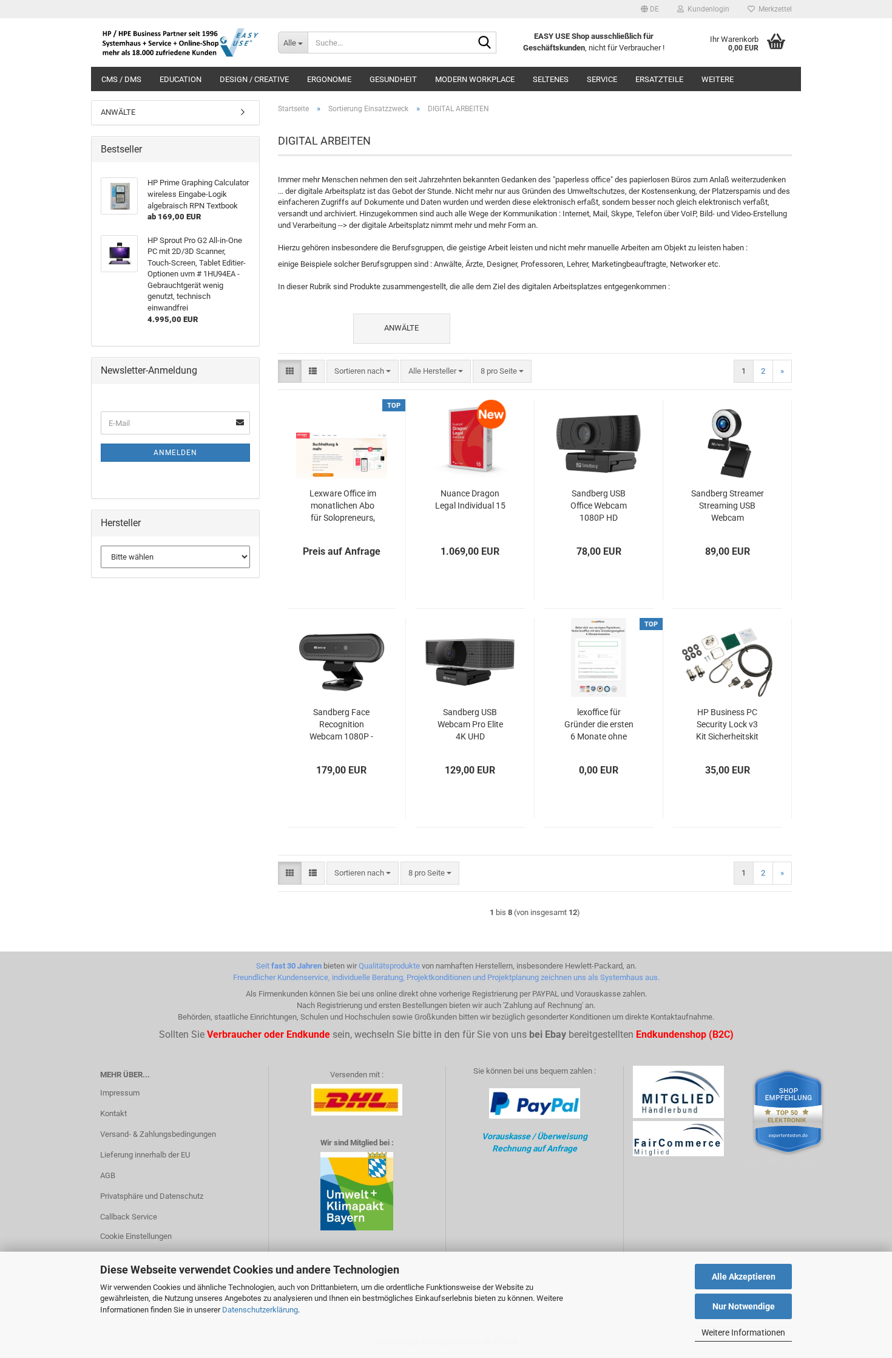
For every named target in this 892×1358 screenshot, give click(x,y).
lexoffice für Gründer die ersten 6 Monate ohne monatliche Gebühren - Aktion (599, 724)
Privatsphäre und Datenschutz (151, 1196)
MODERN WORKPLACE (475, 79)
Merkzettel (773, 9)
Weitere (717, 79)
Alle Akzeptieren (743, 1276)
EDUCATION (180, 79)
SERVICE (602, 79)
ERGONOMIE (329, 79)
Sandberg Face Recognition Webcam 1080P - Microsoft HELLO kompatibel (341, 724)
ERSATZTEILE (659, 79)
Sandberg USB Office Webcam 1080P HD (598, 506)
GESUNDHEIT (393, 79)
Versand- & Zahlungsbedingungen (158, 1134)
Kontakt (113, 1113)
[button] (650, 9)
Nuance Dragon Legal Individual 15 (470, 499)
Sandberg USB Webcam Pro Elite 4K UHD (470, 724)
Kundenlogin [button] (706, 9)
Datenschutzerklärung (260, 1309)
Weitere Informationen (743, 1332)
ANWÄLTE (118, 112)
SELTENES (551, 79)
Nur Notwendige (743, 1306)
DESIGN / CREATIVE (254, 79)
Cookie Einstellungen (136, 1236)
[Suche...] (484, 43)
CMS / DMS (121, 79)
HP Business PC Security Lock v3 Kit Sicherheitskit (727, 724)
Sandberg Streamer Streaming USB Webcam (727, 506)
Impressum (120, 1092)
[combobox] (362, 371)
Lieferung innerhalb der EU (145, 1154)
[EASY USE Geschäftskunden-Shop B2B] (180, 42)
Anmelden (175, 452)
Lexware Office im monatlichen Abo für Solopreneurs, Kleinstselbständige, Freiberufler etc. (342, 506)
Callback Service (128, 1216)
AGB (107, 1175)
